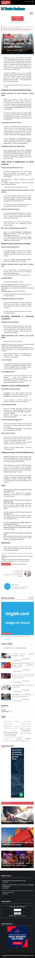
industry (24, 564)
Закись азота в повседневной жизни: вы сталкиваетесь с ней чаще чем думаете (23, 676)
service (15, 741)
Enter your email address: (17, 911)
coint (21, 728)
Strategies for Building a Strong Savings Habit (23, 695)
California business (26, 726)
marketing (10, 735)
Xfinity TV (27, 741)
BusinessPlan (17, 726)
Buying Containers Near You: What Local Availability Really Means (23, 665)
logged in (13, 648)
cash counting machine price (10, 728)
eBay (5, 731)
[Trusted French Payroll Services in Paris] (17, 815)
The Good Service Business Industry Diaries (15, 636)
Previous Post (19, 571)
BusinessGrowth (17, 721)
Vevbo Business (21, 916)
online (18, 739)
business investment (26, 723)
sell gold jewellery (8, 741)
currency (28, 728)
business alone (16, 564)
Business (30, 807)
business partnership (26, 725)
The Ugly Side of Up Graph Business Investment (20, 587)
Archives (3, 709)
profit (28, 739)
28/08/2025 (27, 690)
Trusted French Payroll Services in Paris (17, 22)
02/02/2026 (27, 670)
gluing (13, 731)
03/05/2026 (27, 659)
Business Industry (15, 28)
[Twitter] (27, 1)
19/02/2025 (26, 699)
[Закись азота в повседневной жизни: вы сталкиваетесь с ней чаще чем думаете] (17, 859)
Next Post (15, 585)
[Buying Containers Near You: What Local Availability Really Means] (17, 837)
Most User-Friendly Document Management (14, 737)
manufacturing (25, 733)
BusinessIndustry (27, 721)
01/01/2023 (16, 50)
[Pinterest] (32, 1)
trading (22, 741)
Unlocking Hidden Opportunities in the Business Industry (13, 574)
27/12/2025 (26, 681)
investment (10, 732)
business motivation (8, 725)
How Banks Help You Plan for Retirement (23, 686)
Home (5, 28)
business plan (8, 726)
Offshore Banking (8, 739)
